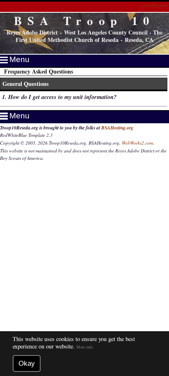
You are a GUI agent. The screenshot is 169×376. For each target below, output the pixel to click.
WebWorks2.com (137, 143)
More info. (85, 347)
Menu (19, 59)
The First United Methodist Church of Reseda (89, 36)
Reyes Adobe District (32, 32)
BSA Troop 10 (84, 20)
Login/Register (154, 5)
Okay (26, 363)
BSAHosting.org (117, 128)
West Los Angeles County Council (106, 32)
